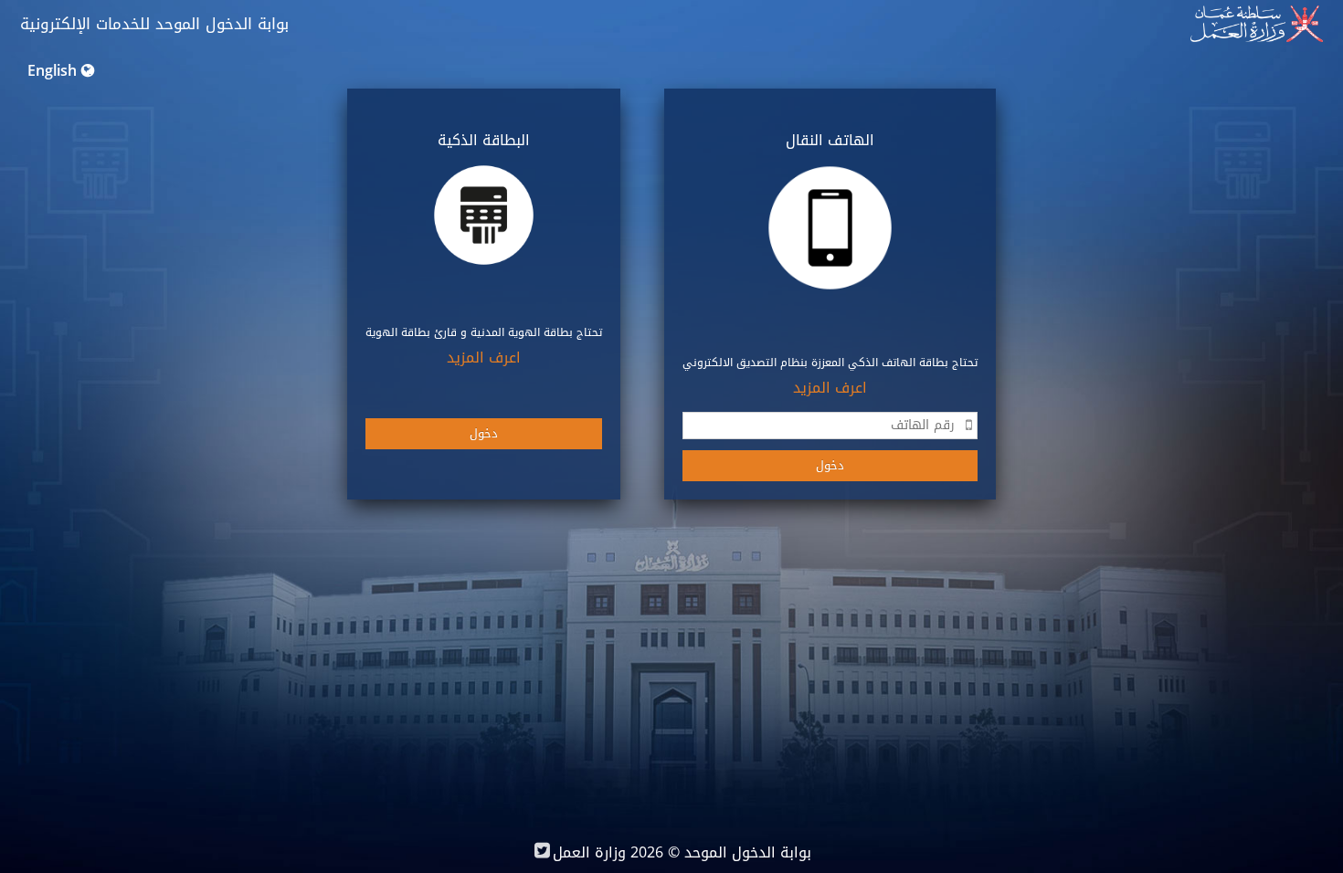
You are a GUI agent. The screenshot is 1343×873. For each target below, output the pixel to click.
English (52, 71)
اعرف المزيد (830, 387)
